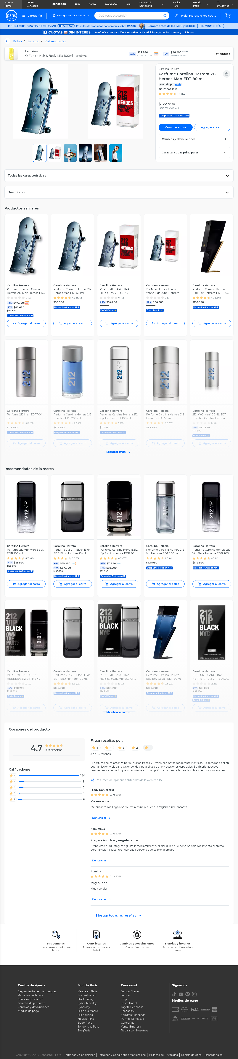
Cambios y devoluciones (33, 1007)
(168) (183, 93)
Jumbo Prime (8, 4)
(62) (32, 558)
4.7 (179, 93)
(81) (170, 558)
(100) (79, 297)
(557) (124, 558)
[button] (70, 16)
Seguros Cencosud (133, 1015)
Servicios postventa (30, 999)
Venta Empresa (131, 1026)
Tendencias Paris (88, 1026)
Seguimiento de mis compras (37, 991)
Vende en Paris (87, 991)
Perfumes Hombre (55, 41)
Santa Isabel (129, 1003)
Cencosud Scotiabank (145, 4)
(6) (77, 558)
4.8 (73, 297)
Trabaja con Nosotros (134, 1030)
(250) (218, 297)
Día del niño (85, 1015)
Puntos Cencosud (32, 4)
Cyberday (84, 1007)
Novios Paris (176, 4)
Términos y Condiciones (79, 1055)
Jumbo (125, 995)
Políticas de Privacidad (163, 1055)
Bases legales (213, 1055)
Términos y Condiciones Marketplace (122, 1055)
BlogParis (84, 1030)
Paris (178, 84)
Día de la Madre (88, 1011)
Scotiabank (128, 1011)
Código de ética (191, 1055)
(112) (217, 558)
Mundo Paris (197, 4)
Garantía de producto (31, 1003)
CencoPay (127, 1022)
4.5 (166, 558)
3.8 (73, 558)
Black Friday (85, 999)
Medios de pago (28, 1011)
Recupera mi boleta (30, 995)
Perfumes (33, 41)
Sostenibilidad (87, 995)
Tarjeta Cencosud (132, 1007)
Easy (124, 999)
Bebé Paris (85, 1022)
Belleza (17, 41)
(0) (29, 297)
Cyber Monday (87, 1003)
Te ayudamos (223, 4)
